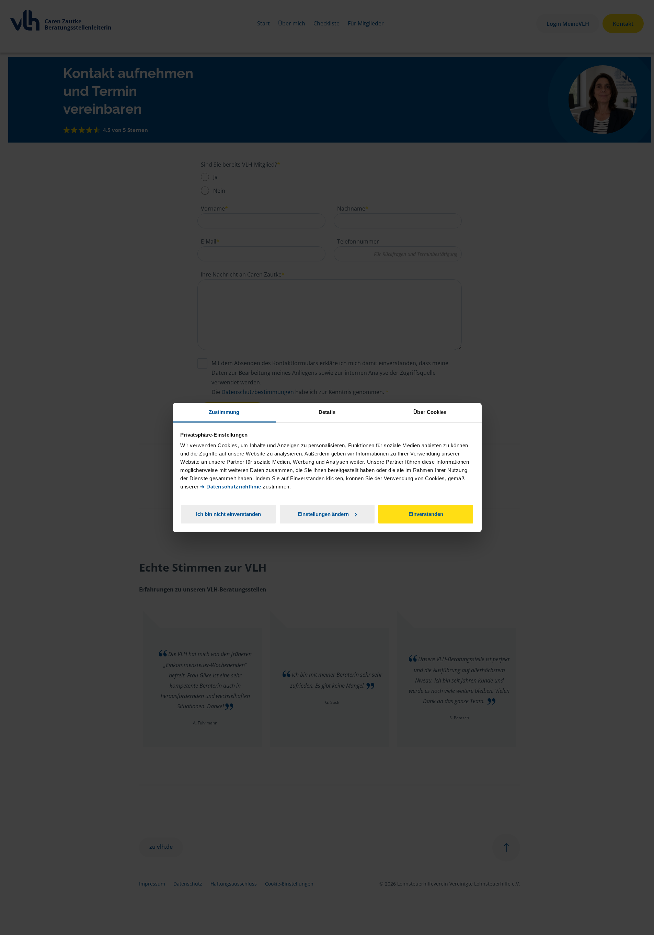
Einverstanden (426, 514)
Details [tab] (327, 412)
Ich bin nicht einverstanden (228, 514)
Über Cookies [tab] (429, 412)
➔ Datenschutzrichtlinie (230, 486)
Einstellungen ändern (323, 514)
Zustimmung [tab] (224, 412)
